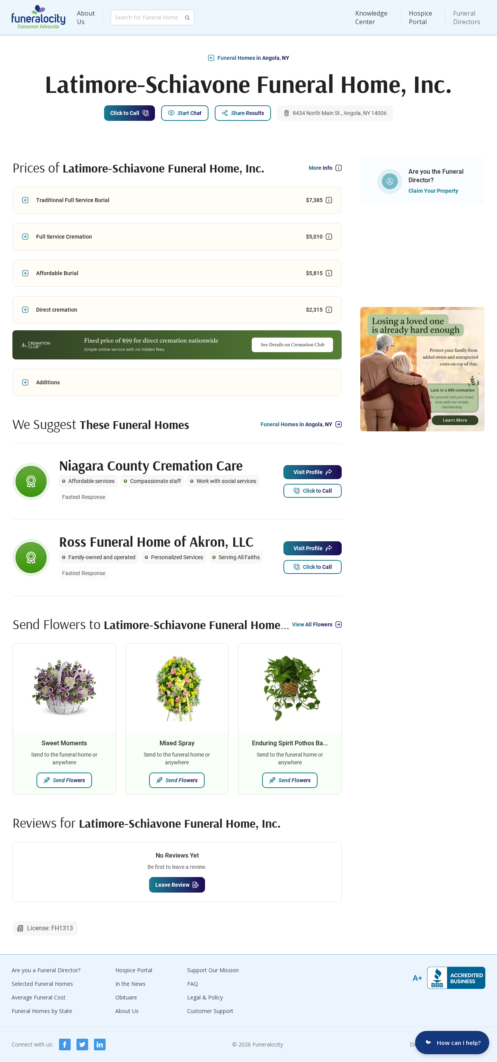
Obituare (126, 997)
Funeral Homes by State (42, 1011)
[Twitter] (82, 1044)
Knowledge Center (371, 17)
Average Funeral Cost (39, 997)
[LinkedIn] (100, 1044)
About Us (86, 17)
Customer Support (210, 1011)
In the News (130, 983)
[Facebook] (65, 1044)
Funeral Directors (466, 17)
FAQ (192, 983)
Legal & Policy (205, 997)
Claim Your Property (433, 191)
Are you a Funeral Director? (46, 970)
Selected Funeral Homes (42, 983)
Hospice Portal (420, 17)
